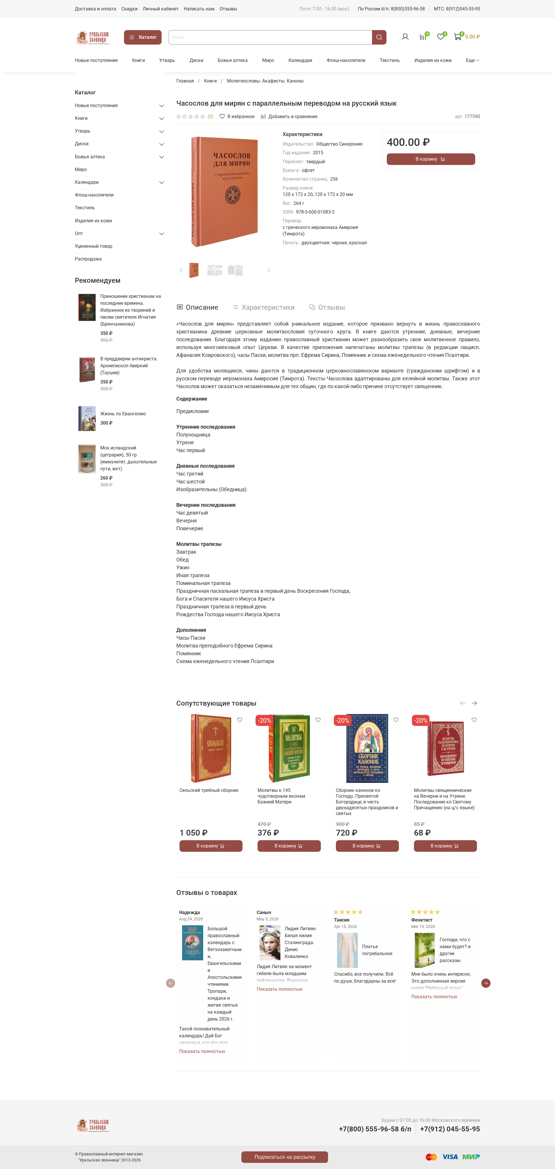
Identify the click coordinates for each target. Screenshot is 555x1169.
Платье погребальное (377, 950)
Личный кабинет (161, 9)
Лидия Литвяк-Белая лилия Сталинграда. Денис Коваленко (301, 942)
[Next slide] (264, 192)
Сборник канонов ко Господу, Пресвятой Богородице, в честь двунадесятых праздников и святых (367, 802)
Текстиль (390, 60)
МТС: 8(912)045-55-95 (457, 9)
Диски (196, 60)
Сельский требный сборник (209, 790)
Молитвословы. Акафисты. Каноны (265, 81)
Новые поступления (96, 60)
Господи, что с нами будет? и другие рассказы (455, 950)
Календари (300, 60)
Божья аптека (233, 60)
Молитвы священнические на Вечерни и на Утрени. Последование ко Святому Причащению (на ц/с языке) (444, 799)
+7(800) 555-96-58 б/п (375, 1129)
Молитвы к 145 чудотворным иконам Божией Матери (281, 796)
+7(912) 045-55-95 (450, 1129)
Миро (268, 60)
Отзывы (228, 9)
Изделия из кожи (433, 60)
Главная (185, 81)
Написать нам (199, 9)
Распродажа (88, 259)
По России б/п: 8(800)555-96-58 (391, 9)
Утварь (167, 60)
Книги (138, 60)
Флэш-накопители (346, 60)
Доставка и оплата (95, 9)
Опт (79, 233)
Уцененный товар (93, 246)
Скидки (129, 9)
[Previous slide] (186, 192)
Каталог (148, 37)
